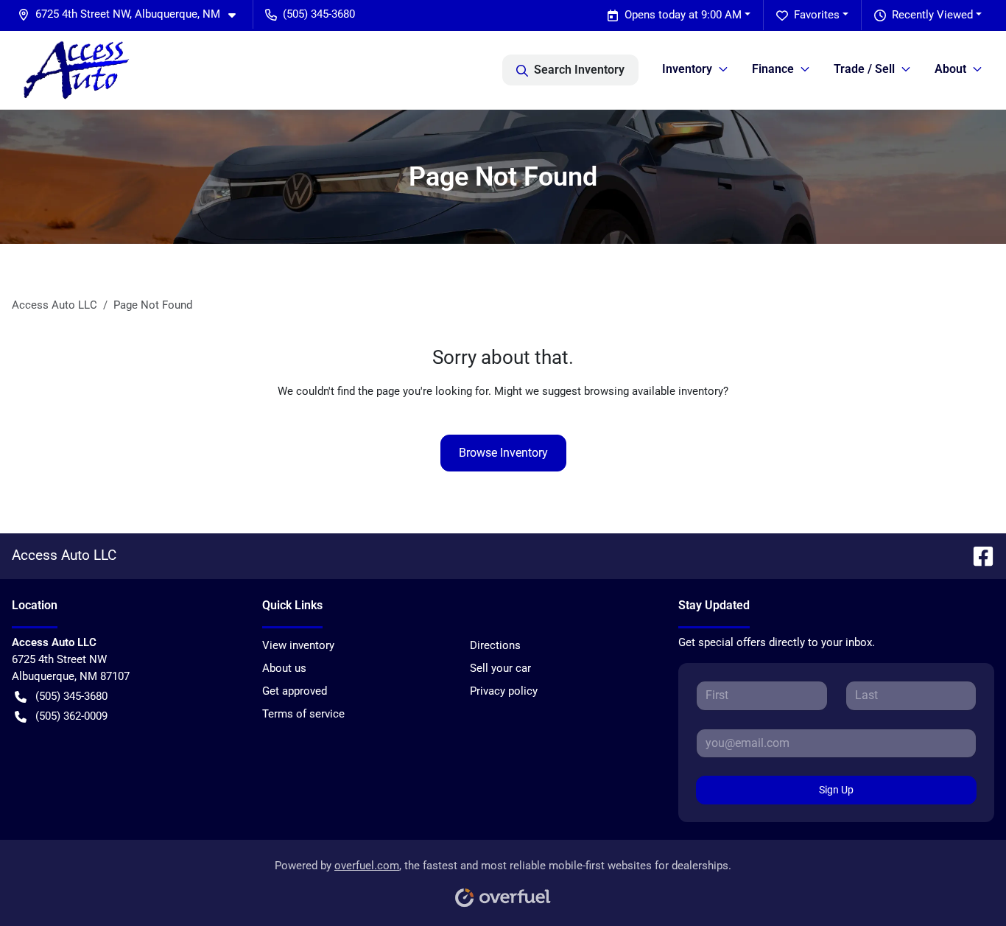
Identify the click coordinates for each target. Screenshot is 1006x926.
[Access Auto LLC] (77, 70)
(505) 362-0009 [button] (71, 716)
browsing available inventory (653, 391)
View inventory (298, 645)
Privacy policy (504, 691)
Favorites (817, 14)
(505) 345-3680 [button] (319, 14)
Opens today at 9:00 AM (683, 14)
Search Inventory (579, 70)
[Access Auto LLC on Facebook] (977, 555)
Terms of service (303, 713)
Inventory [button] (687, 69)
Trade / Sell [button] (864, 69)
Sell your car (500, 668)
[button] (132, 14)
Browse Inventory (503, 453)
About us (284, 668)
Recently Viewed (932, 14)
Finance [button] (773, 69)
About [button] (950, 69)
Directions (495, 645)
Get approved (294, 691)
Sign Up (836, 790)
